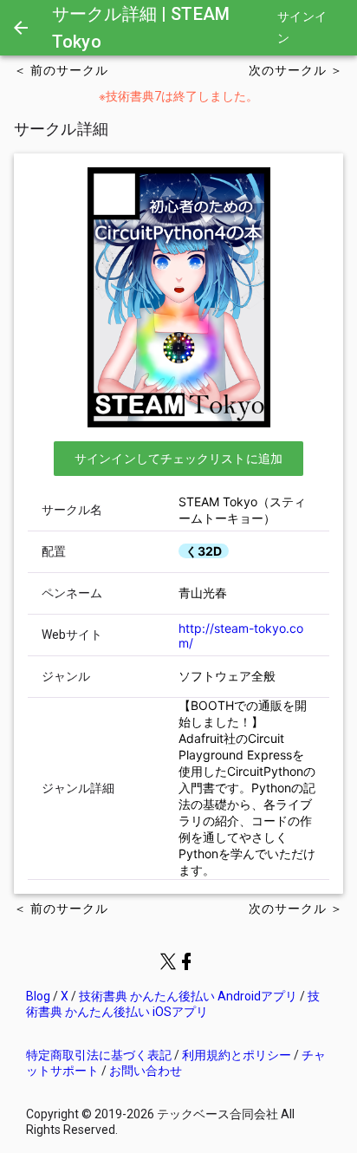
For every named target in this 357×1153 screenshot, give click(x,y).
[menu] (20, 27)
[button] (178, 458)
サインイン (302, 28)
